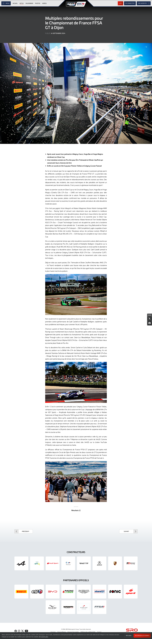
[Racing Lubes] (68, 591)
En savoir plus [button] (43, 637)
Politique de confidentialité (88, 632)
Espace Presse (62, 632)
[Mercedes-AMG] (99, 563)
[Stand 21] (99, 591)
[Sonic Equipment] (115, 591)
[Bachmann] (84, 591)
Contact (99, 632)
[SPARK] (131, 591)
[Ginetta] (84, 563)
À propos (53, 632)
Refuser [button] (128, 635)
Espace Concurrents (73, 632)
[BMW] (68, 563)
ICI (80, 510)
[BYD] (53, 591)
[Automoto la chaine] (68, 607)
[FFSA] (99, 607)
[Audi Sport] (53, 563)
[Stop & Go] (84, 607)
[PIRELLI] (21, 591)
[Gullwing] (53, 607)
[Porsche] (115, 563)
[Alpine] (21, 563)
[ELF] (37, 591)
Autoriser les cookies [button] (142, 635)
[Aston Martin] (37, 563)
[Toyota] (131, 563)
